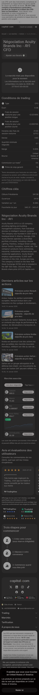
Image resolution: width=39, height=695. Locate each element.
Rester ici (20, 690)
